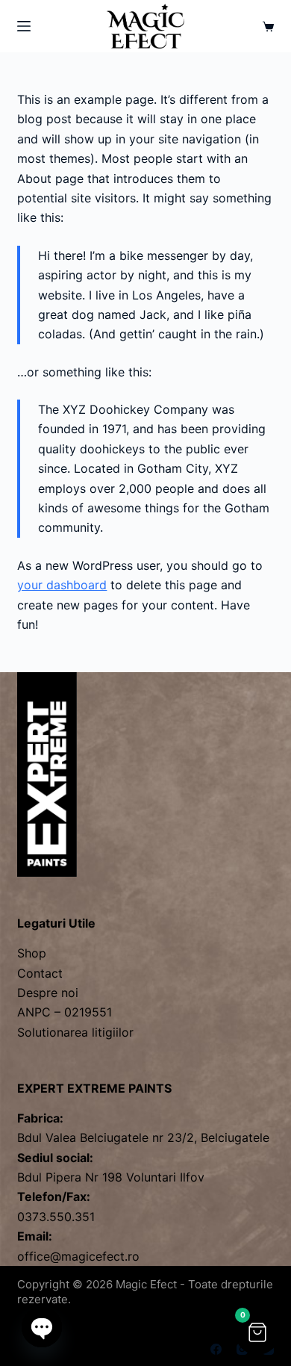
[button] (257, 1332)
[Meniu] (24, 26)
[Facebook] (216, 1349)
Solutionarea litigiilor (75, 1032)
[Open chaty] (42, 1327)
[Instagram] (242, 1349)
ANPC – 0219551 (64, 1012)
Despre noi (47, 992)
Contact (40, 973)
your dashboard (62, 584)
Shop (31, 953)
